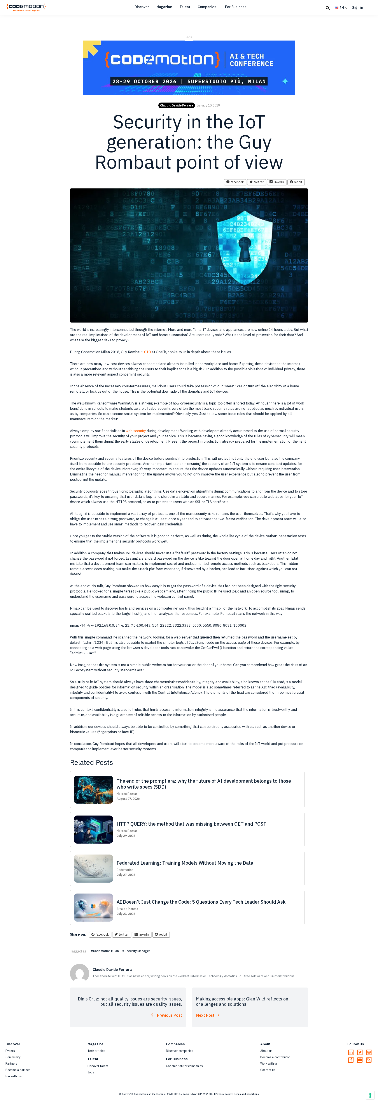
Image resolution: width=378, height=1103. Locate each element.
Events (10, 1051)
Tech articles (96, 1051)
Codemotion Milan (106, 951)
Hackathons (13, 1076)
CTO (147, 352)
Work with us (269, 1064)
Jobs (91, 1072)
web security (136, 431)
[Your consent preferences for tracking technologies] (370, 1095)
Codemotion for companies (184, 1066)
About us (266, 1051)
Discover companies (179, 1051)
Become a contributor (275, 1057)
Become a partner (17, 1070)
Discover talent (98, 1066)
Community (13, 1057)
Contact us (267, 1070)
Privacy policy (223, 1094)
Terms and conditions (246, 1094)
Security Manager (137, 951)
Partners (11, 1064)
